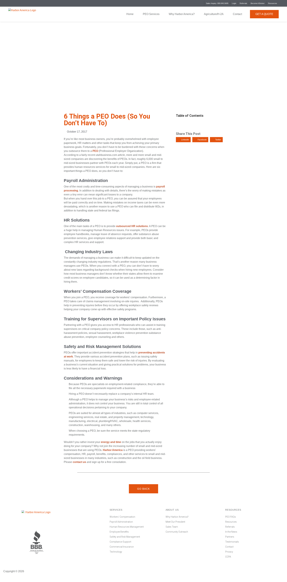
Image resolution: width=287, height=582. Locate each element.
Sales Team (172, 526)
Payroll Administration (121, 521)
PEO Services (151, 14)
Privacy (229, 551)
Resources (272, 3)
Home (130, 14)
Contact (237, 14)
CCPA (228, 556)
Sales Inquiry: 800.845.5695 (217, 3)
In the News (231, 531)
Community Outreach (177, 531)
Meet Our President (175, 521)
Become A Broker (258, 3)
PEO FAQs (230, 516)
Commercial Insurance (122, 546)
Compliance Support (120, 541)
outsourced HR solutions (132, 226)
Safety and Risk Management (125, 536)
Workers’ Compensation (122, 516)
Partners (229, 536)
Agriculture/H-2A (214, 14)
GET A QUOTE (264, 14)
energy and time (111, 442)
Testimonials (232, 541)
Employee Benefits (119, 531)
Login (234, 3)
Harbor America (113, 450)
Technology (116, 551)
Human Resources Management (127, 526)
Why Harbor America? (182, 14)
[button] (183, 139)
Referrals (243, 3)
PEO (95, 151)
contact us (79, 462)
